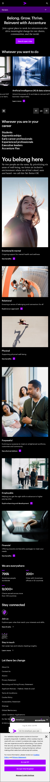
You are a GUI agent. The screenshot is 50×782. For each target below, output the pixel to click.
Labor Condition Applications (13, 714)
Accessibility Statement (11, 701)
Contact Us (6, 671)
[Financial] (25, 526)
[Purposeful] (25, 402)
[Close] (46, 736)
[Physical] (25, 331)
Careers (5, 10)
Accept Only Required (25, 769)
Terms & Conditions (9, 693)
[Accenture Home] (25, 3)
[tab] (25, 132)
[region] (25, 757)
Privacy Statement (9, 680)
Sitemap (5, 706)
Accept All (25, 762)
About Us (5, 667)
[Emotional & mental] (25, 212)
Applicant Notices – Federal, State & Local (18, 688)
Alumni (4, 675)
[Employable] (25, 473)
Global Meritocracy (9, 710)
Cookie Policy (7, 697)
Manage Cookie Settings (25, 775)
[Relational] (25, 281)
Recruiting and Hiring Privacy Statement (17, 684)
